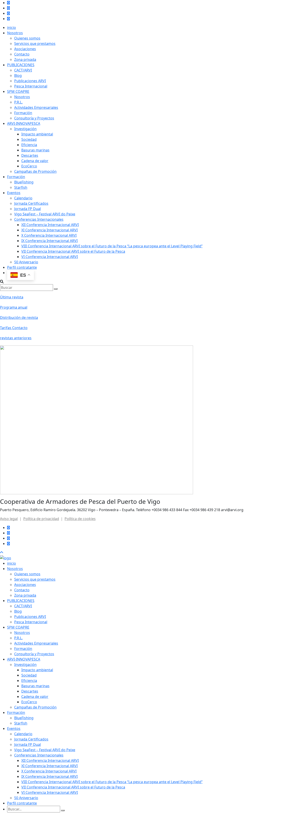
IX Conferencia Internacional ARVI (49, 240)
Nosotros (15, 32)
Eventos (13, 192)
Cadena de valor (34, 160)
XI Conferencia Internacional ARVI (49, 230)
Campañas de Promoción (35, 171)
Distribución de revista (19, 317)
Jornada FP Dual (27, 208)
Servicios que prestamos (34, 43)
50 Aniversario (26, 262)
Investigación (25, 128)
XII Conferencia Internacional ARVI (50, 224)
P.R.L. (18, 102)
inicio (11, 27)
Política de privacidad (41, 518)
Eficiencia (29, 144)
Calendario (23, 198)
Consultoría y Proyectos (34, 118)
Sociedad (29, 139)
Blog (18, 75)
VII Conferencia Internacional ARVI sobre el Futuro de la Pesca (73, 251)
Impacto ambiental (37, 134)
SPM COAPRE (18, 91)
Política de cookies (80, 518)
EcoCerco (29, 166)
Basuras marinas (35, 150)
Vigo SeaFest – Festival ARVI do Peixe (44, 214)
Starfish (20, 187)
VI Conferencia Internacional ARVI (49, 256)
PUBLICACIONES (20, 64)
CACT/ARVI (23, 70)
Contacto (22, 54)
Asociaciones (25, 48)
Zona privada (25, 59)
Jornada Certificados (31, 203)
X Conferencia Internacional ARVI (49, 235)
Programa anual (13, 307)
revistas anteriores (16, 338)
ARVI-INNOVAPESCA (23, 123)
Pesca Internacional (30, 86)
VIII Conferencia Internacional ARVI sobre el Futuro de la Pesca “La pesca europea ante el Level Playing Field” (112, 246)
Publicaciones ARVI (30, 80)
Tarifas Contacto (14, 327)
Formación (23, 112)
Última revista (11, 297)
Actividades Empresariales (36, 107)
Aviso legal (9, 518)
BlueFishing (24, 182)
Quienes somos (27, 38)
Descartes (29, 155)
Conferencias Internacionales (38, 219)
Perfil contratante (22, 267)
